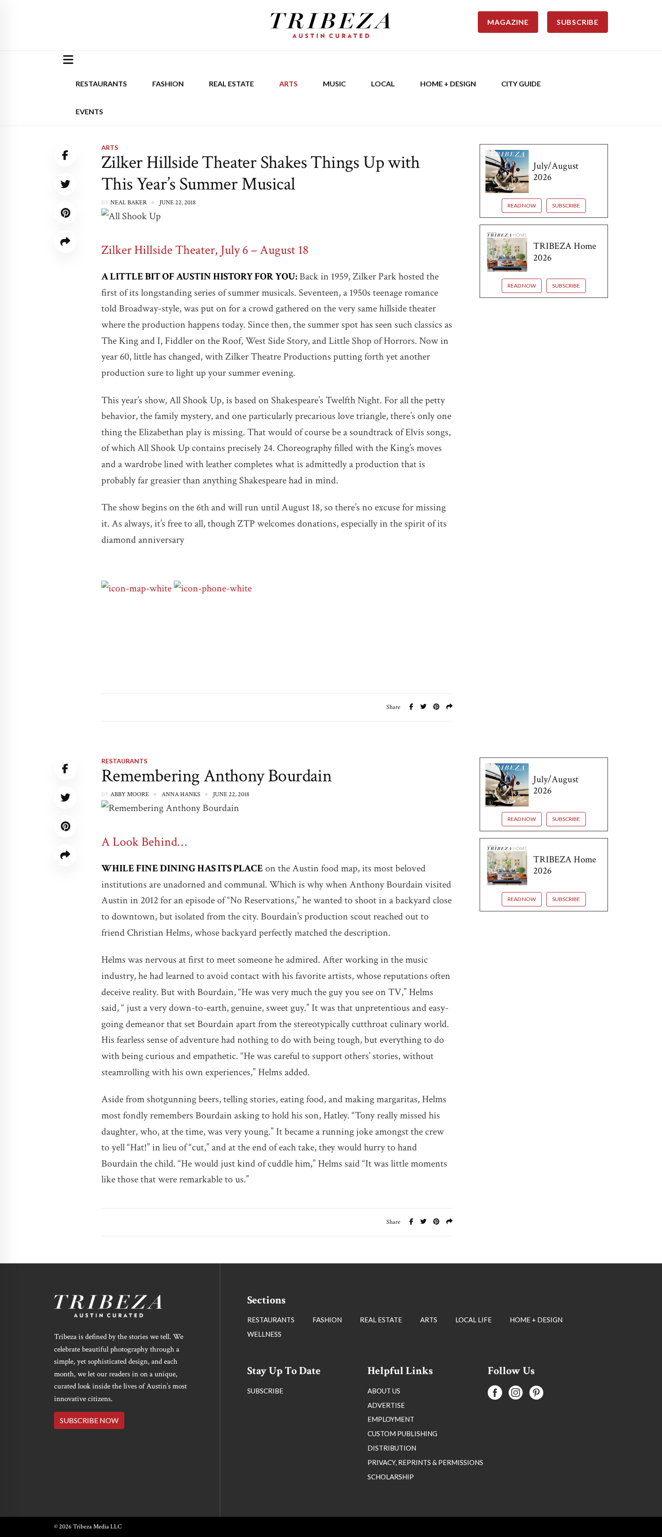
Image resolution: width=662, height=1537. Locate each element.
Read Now (522, 205)
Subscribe (566, 205)
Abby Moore (129, 794)
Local (383, 83)
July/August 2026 (555, 171)
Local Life (118, 1276)
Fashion (168, 83)
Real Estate (231, 83)
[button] (486, 1496)
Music (334, 83)
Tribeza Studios (136, 1309)
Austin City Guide (543, 1439)
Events (89, 111)
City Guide (521, 83)
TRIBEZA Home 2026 (564, 251)
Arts (288, 83)
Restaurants (101, 83)
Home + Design (448, 83)
